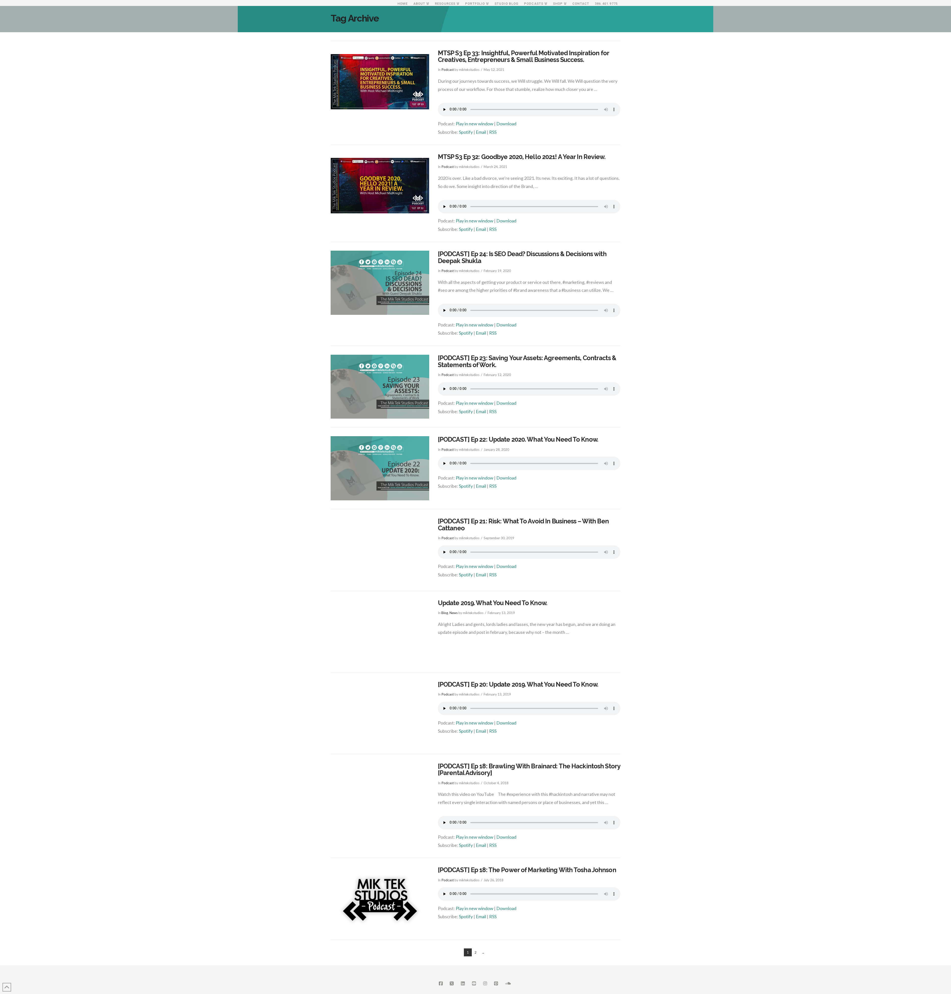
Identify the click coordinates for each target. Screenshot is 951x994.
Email (481, 132)
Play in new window (474, 123)
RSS (493, 132)
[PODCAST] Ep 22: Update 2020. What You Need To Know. (518, 439)
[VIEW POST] (380, 82)
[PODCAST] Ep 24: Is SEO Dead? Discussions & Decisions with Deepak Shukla (522, 257)
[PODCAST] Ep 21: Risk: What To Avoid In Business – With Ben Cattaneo (523, 524)
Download (506, 123)
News (453, 613)
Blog (444, 613)
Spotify (466, 132)
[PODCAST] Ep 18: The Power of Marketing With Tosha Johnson (527, 870)
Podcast (447, 70)
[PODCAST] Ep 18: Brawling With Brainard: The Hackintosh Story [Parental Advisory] (529, 769)
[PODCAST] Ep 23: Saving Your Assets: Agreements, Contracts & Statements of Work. (527, 361)
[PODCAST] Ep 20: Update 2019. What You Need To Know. (518, 684)
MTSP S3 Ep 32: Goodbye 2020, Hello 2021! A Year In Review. (521, 157)
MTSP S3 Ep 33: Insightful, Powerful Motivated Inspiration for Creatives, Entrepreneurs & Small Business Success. (523, 56)
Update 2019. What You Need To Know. (492, 603)
